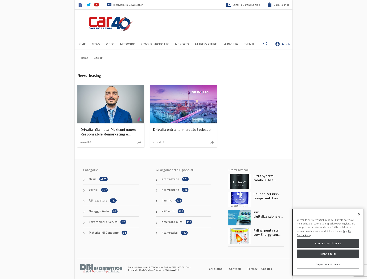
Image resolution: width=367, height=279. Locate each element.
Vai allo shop (282, 5)
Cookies (266, 268)
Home (81, 44)
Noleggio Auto (102, 211)
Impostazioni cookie (328, 264)
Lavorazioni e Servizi (107, 221)
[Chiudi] (359, 214)
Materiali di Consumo (107, 232)
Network (127, 44)
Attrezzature (206, 44)
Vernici (98, 189)
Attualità (86, 142)
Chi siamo (216, 268)
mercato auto (177, 221)
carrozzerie (175, 189)
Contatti (235, 268)
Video (110, 44)
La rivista (230, 44)
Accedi (286, 44)
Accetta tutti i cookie (328, 243)
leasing (97, 58)
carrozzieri (175, 232)
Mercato (182, 44)
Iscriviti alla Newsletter (128, 5)
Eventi (249, 44)
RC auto (173, 211)
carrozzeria (175, 179)
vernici (172, 200)
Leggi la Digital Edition (246, 5)
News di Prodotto (154, 44)
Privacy (252, 268)
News (96, 44)
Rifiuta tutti (328, 254)
